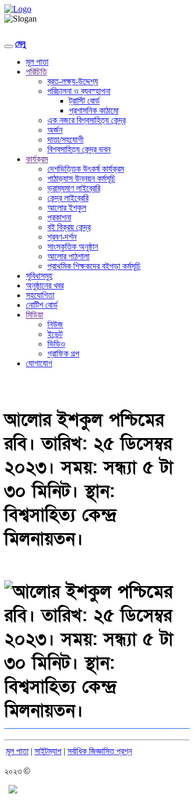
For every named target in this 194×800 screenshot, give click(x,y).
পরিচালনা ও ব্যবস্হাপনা (78, 91)
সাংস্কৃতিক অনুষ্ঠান (72, 246)
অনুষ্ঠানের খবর (45, 285)
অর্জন (55, 130)
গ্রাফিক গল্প (63, 353)
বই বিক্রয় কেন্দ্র (69, 227)
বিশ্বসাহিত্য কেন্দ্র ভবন (78, 149)
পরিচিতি (36, 71)
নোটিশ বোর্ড (42, 305)
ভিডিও (56, 343)
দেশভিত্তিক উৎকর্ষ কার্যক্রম (85, 168)
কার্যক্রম (37, 159)
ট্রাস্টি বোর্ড (84, 100)
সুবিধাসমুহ (39, 275)
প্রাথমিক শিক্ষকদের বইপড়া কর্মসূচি (94, 266)
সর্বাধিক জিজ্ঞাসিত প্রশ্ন (99, 751)
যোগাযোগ (39, 363)
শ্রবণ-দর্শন (62, 236)
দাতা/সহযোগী (65, 139)
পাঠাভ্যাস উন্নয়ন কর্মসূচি (81, 178)
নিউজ (55, 324)
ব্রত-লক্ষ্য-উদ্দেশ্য (72, 81)
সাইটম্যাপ (47, 751)
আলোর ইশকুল (66, 207)
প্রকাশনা (59, 217)
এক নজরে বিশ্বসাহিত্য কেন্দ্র (86, 120)
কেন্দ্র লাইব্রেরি (67, 198)
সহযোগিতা (40, 295)
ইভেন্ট (55, 334)
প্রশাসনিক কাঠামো (94, 110)
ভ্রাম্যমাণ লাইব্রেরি (73, 188)
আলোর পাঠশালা (68, 256)
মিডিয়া (34, 314)
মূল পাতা (37, 61)
